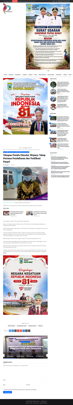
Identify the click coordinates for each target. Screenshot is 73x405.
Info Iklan (31, 402)
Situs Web (28, 384)
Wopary (40, 325)
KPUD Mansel (12, 325)
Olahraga (65, 74)
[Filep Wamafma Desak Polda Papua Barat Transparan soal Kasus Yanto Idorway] (29, 213)
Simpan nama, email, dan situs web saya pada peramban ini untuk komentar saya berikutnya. (20, 389)
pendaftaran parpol (22, 325)
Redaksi (27, 402)
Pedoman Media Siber (43, 402)
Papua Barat (11, 74)
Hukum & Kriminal (42, 74)
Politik (35, 74)
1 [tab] (47, 70)
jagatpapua (7, 164)
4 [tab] (26, 323)
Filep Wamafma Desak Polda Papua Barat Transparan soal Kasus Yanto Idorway (40, 213)
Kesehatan (30, 74)
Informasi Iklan (36, 402)
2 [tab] (48, 70)
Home (5, 149)
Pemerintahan (17, 74)
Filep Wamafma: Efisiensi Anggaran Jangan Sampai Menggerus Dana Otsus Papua (16, 213)
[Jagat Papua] (7, 9)
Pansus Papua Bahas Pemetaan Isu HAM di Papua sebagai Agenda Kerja (25, 347)
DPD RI (25, 341)
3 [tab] (25, 323)
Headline (8, 149)
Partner (69, 74)
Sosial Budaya (58, 74)
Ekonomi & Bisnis (51, 74)
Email (4, 384)
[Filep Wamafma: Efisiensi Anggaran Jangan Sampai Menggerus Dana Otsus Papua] (6, 213)
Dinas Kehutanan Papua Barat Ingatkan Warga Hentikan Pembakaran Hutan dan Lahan (33, 1)
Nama (4, 379)
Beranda (5, 74)
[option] (25, 347)
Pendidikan (25, 74)
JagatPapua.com (44, 401)
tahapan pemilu (32, 325)
